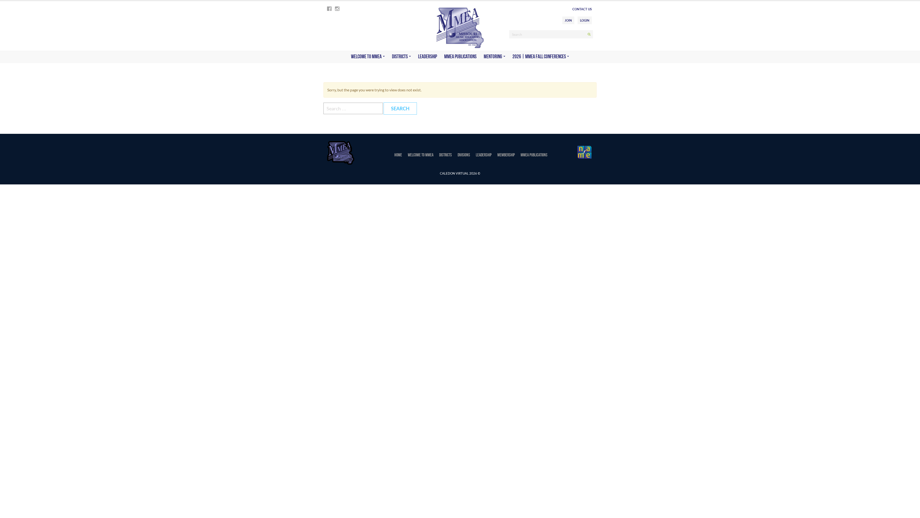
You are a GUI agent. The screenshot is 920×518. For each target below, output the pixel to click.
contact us (582, 9)
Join (568, 20)
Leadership (427, 57)
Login (584, 20)
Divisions (464, 155)
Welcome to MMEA (366, 57)
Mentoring (493, 57)
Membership (506, 155)
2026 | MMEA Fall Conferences (539, 57)
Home (398, 155)
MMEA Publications (460, 57)
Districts (400, 57)
